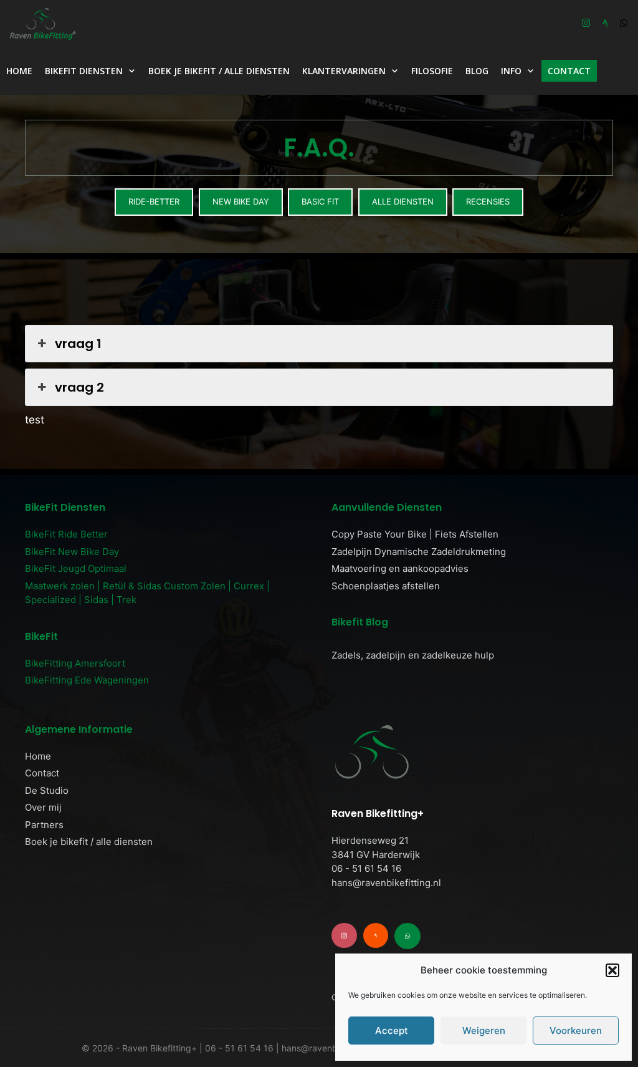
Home (19, 71)
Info (511, 71)
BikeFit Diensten (84, 71)
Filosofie (432, 71)
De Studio (47, 790)
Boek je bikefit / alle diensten (219, 71)
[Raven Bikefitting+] (45, 23)
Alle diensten (403, 201)
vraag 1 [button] (78, 343)
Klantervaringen (344, 71)
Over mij (43, 807)
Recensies (488, 201)
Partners (44, 825)
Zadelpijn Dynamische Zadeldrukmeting (418, 552)
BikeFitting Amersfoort (75, 663)
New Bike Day (240, 201)
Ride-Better (153, 201)
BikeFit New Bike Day (72, 552)
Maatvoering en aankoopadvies (400, 568)
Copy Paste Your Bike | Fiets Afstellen (414, 534)
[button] (612, 970)
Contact (569, 71)
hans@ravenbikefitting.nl (386, 883)
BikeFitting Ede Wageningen (87, 680)
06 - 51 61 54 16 (366, 868)
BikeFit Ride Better (66, 534)
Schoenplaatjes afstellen (385, 586)
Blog (476, 71)
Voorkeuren (576, 1030)
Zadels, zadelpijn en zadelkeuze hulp (412, 655)
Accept (391, 1030)
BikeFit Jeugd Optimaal (75, 568)
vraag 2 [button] (79, 387)
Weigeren (483, 1030)
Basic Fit (320, 201)
